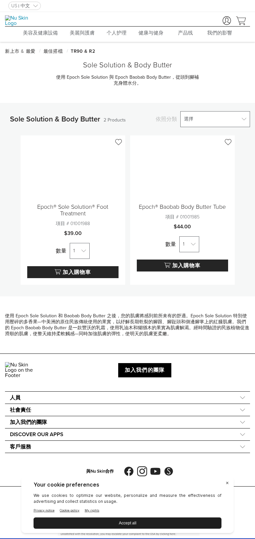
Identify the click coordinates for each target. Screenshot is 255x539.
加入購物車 (77, 272)
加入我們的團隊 (145, 370)
